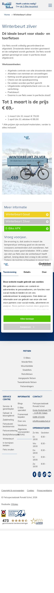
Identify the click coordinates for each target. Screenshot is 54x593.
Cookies (30, 491)
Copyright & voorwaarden (12, 491)
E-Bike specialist (22, 409)
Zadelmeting (8, 420)
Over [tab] (44, 272)
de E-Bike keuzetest (29, 7)
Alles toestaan (27, 319)
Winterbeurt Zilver (18, 221)
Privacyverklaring (44, 491)
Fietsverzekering (9, 431)
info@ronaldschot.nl (41, 421)
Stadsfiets (27, 370)
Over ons (22, 421)
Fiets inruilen (8, 450)
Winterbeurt (8, 439)
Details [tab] (27, 272)
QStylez (14, 504)
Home (7, 15)
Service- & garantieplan (8, 407)
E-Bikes (27, 358)
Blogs (20, 404)
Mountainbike (27, 366)
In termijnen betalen (8, 444)
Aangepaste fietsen (27, 378)
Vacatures (22, 425)
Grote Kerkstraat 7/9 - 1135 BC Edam (42, 411)
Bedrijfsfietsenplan (9, 435)
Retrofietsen (27, 374)
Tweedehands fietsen (27, 382)
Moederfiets (27, 362)
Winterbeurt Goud (18, 214)
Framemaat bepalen (23, 416)
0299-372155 (39, 417)
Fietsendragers (27, 387)
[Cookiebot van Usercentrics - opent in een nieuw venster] (39, 264)
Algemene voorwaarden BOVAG (23, 432)
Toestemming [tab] (9, 272)
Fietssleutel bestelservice (8, 425)
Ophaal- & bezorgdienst (8, 414)
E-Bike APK (13, 228)
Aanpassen (25, 327)
